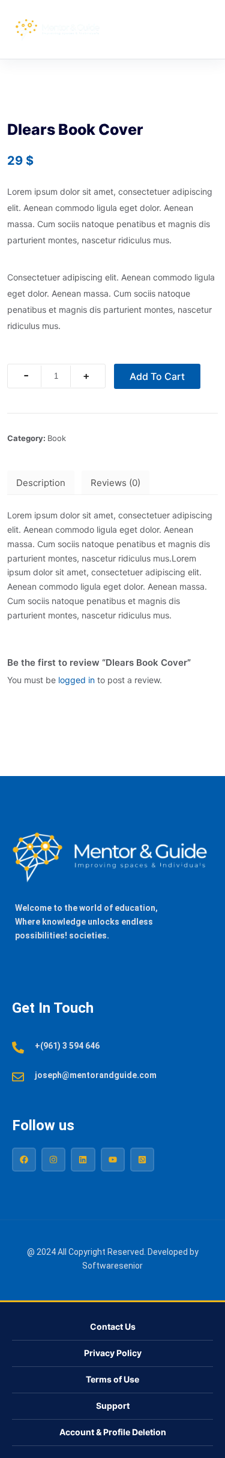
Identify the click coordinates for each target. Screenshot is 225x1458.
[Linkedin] (83, 1160)
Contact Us (113, 1326)
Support (113, 1405)
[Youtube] (113, 1160)
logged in (76, 680)
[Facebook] (24, 1160)
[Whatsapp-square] (142, 1160)
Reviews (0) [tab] (115, 482)
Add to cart (157, 376)
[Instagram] (53, 1160)
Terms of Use (112, 1379)
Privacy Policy (113, 1353)
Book (56, 438)
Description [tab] (40, 482)
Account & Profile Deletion (112, 1432)
